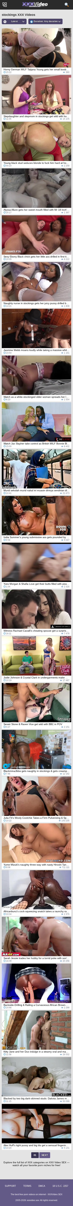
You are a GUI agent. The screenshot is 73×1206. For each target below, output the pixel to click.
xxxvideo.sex (33, 1200)
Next (45, 1155)
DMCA (41, 1186)
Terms (27, 1186)
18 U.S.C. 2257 (60, 1186)
